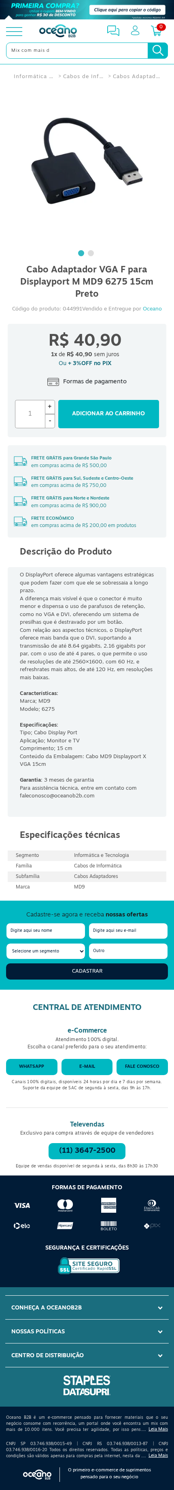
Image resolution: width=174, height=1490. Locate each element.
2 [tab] (92, 254)
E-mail (87, 1067)
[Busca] (158, 51)
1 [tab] (82, 254)
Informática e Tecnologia (34, 76)
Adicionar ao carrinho (108, 414)
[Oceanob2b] (58, 31)
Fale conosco (142, 1067)
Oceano (152, 309)
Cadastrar (87, 971)
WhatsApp (31, 1067)
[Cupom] (87, 9)
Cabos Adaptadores (137, 76)
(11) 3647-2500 (87, 1151)
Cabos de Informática (83, 76)
